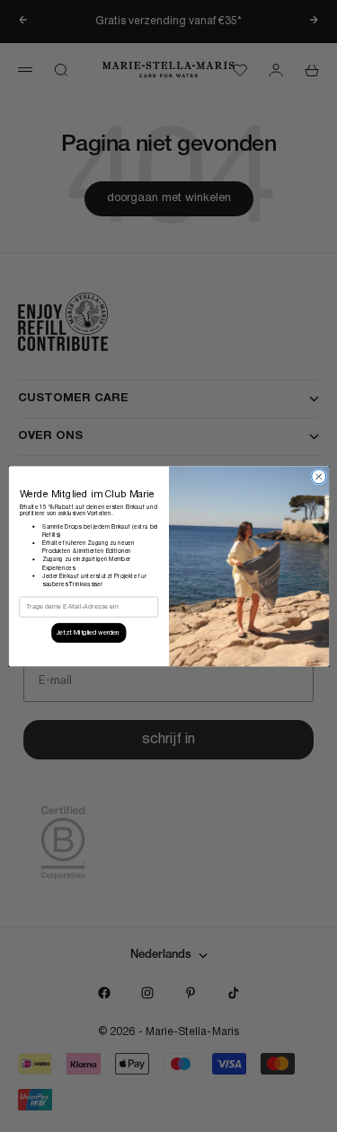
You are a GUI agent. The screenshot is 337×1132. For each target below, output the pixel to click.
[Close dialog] (318, 476)
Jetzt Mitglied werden (88, 633)
